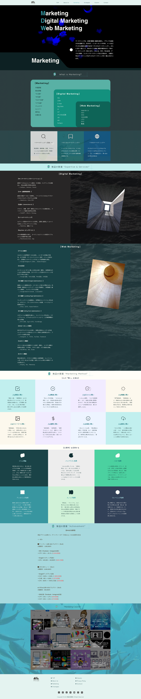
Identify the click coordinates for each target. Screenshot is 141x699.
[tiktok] (67, 692)
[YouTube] (74, 692)
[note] (82, 692)
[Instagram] (63, 692)
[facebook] (78, 692)
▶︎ (76, 681)
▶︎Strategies (55, 686)
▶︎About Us (54, 681)
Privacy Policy (81, 681)
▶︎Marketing (55, 684)
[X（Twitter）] (59, 692)
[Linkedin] (70, 692)
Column (79, 678)
